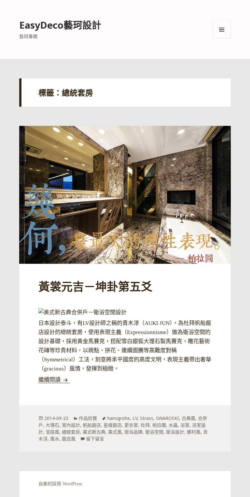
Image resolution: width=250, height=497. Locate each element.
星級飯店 (113, 425)
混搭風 (52, 432)
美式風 (115, 432)
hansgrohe (118, 418)
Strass (146, 418)
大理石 (52, 425)
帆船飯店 (92, 425)
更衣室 (131, 425)
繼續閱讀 (54, 380)
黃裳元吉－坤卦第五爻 (95, 287)
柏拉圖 (159, 425)
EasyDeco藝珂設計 (60, 25)
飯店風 (69, 439)
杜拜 (145, 425)
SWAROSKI (167, 418)
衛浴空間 (154, 432)
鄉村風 (194, 432)
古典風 (188, 418)
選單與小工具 (222, 29)
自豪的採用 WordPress (60, 483)
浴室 (184, 425)
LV (134, 418)
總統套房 (71, 432)
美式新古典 (94, 432)
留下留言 (95, 439)
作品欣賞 (88, 418)
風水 (54, 439)
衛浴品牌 (133, 432)
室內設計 (71, 425)
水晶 (173, 425)
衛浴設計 (175, 432)
